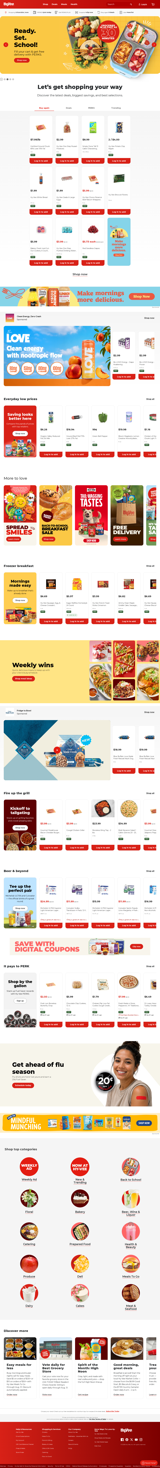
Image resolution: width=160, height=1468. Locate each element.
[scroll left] (6, 44)
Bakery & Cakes (47, 1444)
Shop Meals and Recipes (102, 1438)
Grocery (44, 1432)
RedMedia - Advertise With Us (78, 1436)
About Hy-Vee (73, 1432)
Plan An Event (47, 1456)
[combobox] (120, 4)
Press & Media (20, 1448)
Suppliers (128, 1466)
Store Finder (20, 1452)
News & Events (73, 1444)
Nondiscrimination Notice (141, 1466)
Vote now (47, 1395)
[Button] (1, 79)
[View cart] (153, 4)
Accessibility (156, 1466)
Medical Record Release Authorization (84, 1466)
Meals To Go (46, 1436)
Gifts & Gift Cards (48, 1448)
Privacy (10, 1466)
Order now (12, 1395)
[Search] (131, 4)
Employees (103, 1466)
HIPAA (68, 1466)
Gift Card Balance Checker (25, 1444)
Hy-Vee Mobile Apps (101, 1442)
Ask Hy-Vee (19, 1432)
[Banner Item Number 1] (7, 79)
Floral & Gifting (47, 1440)
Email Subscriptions (22, 1436)
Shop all (150, 399)
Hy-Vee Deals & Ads (101, 1434)
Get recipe (83, 1395)
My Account (20, 1440)
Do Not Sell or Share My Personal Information (30, 1466)
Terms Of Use (59, 1466)
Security (50, 1466)
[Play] (57, 750)
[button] (71, 615)
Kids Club (98, 1446)
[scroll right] (154, 44)
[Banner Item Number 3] (13, 79)
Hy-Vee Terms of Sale (97, 1419)
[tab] (44, 108)
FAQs (70, 1448)
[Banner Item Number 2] (10, 79)
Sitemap (3, 1466)
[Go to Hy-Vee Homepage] (9, 4)
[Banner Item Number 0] (5, 79)
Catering (45, 1452)
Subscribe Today (112, 1411)
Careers (70, 1440)
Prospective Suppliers (116, 1466)
